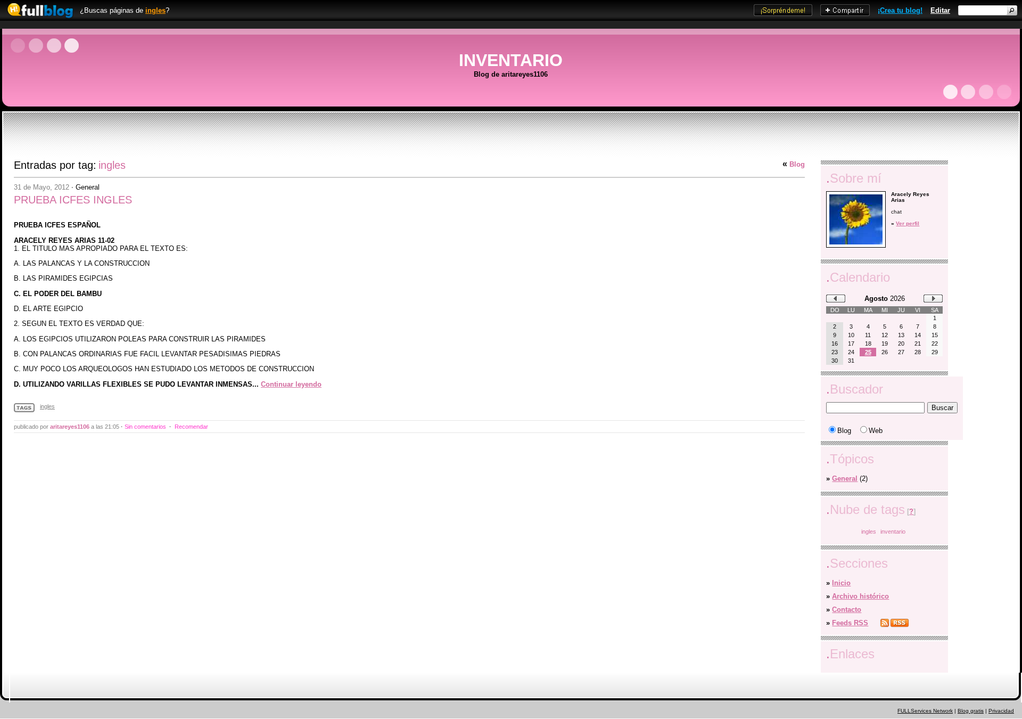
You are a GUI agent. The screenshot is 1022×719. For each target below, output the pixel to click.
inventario (892, 531)
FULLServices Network (925, 711)
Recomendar (191, 426)
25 (868, 352)
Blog (797, 164)
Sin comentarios (145, 426)
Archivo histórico (860, 596)
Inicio (841, 583)
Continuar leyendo (291, 384)
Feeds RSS (850, 623)
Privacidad (1001, 711)
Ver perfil (907, 223)
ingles (155, 10)
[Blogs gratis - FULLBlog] (37, 18)
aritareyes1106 (69, 426)
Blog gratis (971, 711)
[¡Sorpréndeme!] (783, 14)
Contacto (846, 610)
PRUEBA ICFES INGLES (73, 200)
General (88, 187)
